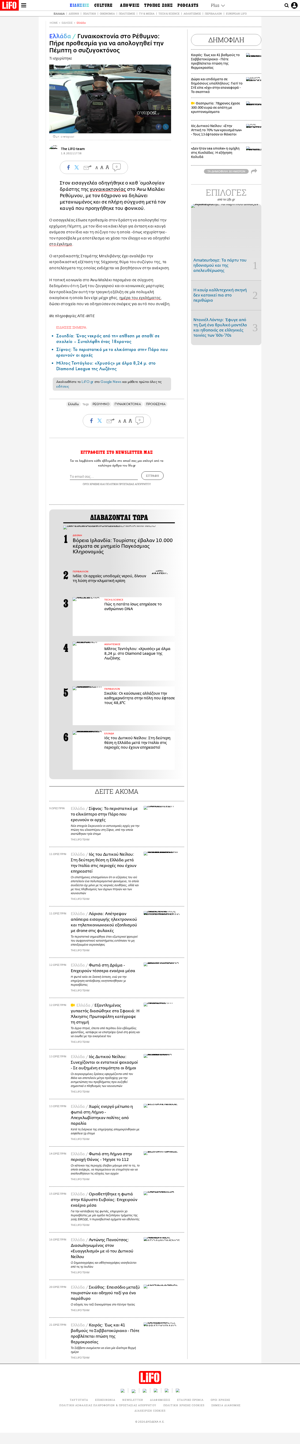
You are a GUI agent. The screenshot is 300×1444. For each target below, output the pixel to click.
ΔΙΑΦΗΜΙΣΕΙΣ (160, 1400)
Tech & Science (169, 13)
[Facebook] (159, 127)
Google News (111, 382)
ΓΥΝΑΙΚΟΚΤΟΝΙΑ (128, 404)
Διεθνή (74, 13)
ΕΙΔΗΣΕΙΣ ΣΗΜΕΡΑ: (71, 327)
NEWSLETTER (132, 1400)
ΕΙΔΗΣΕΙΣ (67, 22)
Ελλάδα (59, 13)
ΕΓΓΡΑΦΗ (152, 475)
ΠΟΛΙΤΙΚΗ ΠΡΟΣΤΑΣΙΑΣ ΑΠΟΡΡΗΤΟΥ (128, 484)
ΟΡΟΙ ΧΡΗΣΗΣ (91, 484)
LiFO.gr (87, 382)
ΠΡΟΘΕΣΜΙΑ (156, 404)
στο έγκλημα (60, 244)
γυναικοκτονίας (108, 189)
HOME (54, 22)
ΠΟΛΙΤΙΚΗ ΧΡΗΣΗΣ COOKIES (183, 1405)
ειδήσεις (62, 386)
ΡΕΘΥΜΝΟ (101, 404)
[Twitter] (166, 127)
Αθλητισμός (192, 13)
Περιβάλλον (213, 13)
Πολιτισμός (127, 13)
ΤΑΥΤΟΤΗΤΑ (79, 1400)
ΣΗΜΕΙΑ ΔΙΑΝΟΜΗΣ (226, 1405)
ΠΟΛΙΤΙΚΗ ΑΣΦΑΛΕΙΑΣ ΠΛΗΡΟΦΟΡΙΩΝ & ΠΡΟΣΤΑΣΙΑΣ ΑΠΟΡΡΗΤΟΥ (107, 1405)
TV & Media (146, 13)
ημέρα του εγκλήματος (140, 298)
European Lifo (236, 13)
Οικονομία (107, 13)
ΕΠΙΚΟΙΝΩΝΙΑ (105, 1400)
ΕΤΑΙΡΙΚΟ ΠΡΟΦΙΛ (190, 1400)
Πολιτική (89, 13)
